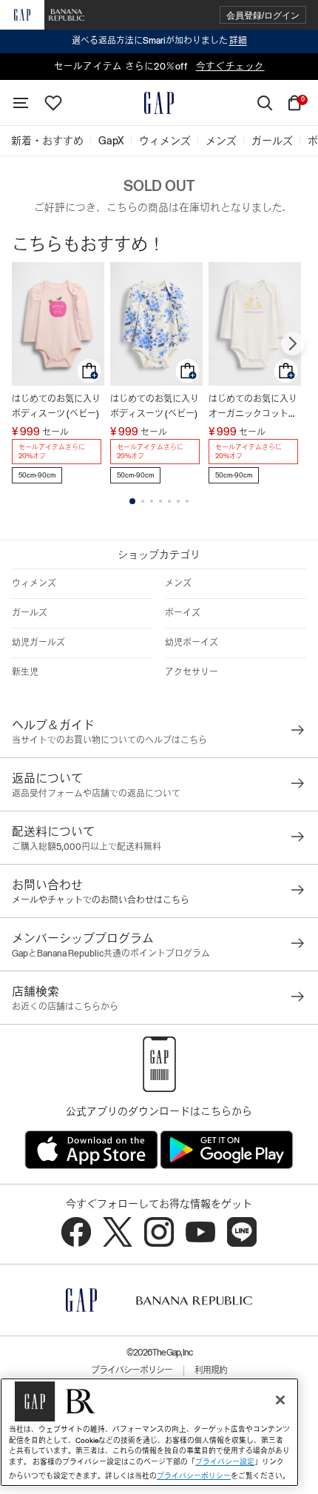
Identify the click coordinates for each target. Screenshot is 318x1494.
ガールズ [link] (272, 141)
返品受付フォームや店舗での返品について (96, 793)
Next (293, 343)
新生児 (25, 672)
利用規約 (210, 1370)
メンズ (178, 583)
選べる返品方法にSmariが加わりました (159, 41)
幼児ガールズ (38, 642)
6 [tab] (178, 501)
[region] (149, 1432)
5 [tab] (169, 501)
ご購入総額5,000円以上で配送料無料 (86, 847)
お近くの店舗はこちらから (65, 1007)
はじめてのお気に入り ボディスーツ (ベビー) (56, 406)
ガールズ (29, 613)
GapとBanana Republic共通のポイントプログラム (111, 953)
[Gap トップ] (159, 103)
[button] (262, 15)
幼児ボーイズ (191, 642)
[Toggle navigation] (21, 103)
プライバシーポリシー (131, 1370)
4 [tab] (160, 501)
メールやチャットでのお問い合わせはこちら (100, 900)
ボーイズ (182, 613)
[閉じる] (280, 1400)
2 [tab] (142, 501)
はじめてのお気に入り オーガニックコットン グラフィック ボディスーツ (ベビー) (254, 407)
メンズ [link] (221, 141)
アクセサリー (191, 672)
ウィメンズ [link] (165, 141)
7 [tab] (187, 501)
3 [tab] (151, 501)
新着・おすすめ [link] (47, 141)
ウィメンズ (34, 583)
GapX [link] (111, 141)
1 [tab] (132, 501)
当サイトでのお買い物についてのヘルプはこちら (109, 740)
